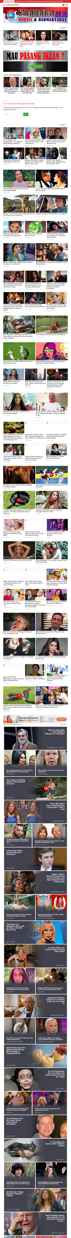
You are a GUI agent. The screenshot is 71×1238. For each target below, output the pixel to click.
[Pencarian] (67, 4)
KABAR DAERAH (12, 5)
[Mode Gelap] (64, 4)
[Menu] (4, 4)
